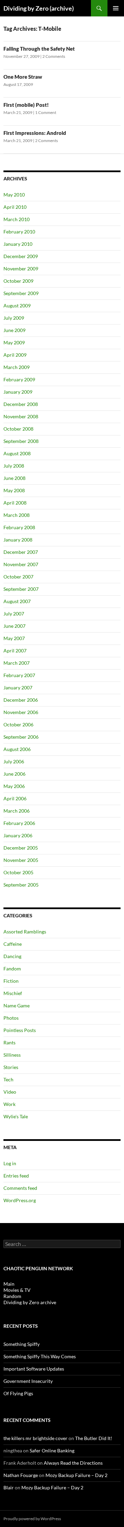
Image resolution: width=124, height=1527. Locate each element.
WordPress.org (19, 1200)
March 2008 (16, 515)
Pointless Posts (19, 1030)
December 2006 (20, 700)
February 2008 (19, 527)
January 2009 (17, 392)
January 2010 (17, 244)
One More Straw (22, 77)
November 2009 (20, 268)
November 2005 (20, 860)
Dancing (12, 956)
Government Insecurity (28, 1381)
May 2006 (14, 786)
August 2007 (17, 601)
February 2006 (19, 823)
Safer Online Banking (52, 1450)
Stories (10, 1067)
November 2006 (20, 712)
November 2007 (20, 564)
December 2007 (20, 552)
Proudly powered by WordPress (32, 1518)
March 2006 (16, 811)
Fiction (11, 981)
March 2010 (16, 219)
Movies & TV (17, 1290)
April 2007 (15, 650)
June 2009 (14, 330)
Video (9, 1092)
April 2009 (15, 355)
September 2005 (21, 885)
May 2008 (14, 490)
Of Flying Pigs (18, 1393)
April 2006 (15, 798)
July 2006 (13, 761)
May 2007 (14, 638)
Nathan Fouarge (20, 1475)
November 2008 (20, 416)
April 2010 (15, 207)
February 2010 (19, 231)
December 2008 (20, 404)
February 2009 (19, 379)
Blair (8, 1487)
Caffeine (12, 944)
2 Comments (53, 56)
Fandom (12, 968)
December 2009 (20, 256)
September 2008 (21, 441)
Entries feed (16, 1176)
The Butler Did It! (93, 1438)
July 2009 (13, 318)
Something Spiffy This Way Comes (39, 1356)
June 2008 (14, 478)
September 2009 (21, 293)
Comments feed (20, 1188)
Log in (9, 1163)
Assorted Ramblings (24, 931)
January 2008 (17, 540)
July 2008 (13, 466)
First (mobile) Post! (26, 105)
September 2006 (21, 737)
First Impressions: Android (34, 133)
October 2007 (18, 577)
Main (8, 1284)
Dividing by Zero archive (29, 1302)
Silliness (12, 1055)
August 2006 (17, 749)
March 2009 (16, 367)
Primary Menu (115, 8)
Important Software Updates (33, 1369)
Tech (8, 1079)
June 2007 (14, 626)
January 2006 (17, 835)
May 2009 (14, 342)
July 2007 (13, 613)
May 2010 (14, 195)
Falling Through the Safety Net (39, 49)
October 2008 (18, 429)
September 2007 (21, 589)
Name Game (16, 1005)
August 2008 (17, 453)
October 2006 (18, 724)
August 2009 (17, 305)
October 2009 (18, 281)
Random (12, 1296)
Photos (11, 1018)
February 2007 (19, 675)
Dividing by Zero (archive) (38, 8)
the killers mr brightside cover (35, 1438)
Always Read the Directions (73, 1463)
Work (9, 1104)
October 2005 (18, 872)
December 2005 (20, 848)
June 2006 (14, 774)
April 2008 (15, 503)
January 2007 (17, 687)
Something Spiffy (21, 1344)
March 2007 (16, 663)
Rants (9, 1042)
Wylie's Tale (15, 1116)
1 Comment (45, 112)
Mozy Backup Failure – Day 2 (76, 1475)
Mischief (12, 993)
